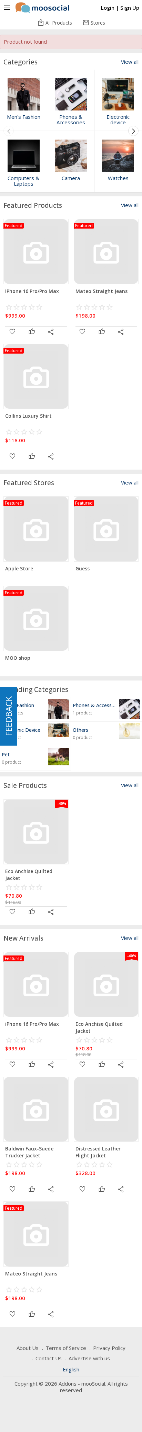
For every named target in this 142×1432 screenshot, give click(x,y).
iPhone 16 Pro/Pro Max (32, 291)
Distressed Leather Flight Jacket (98, 1152)
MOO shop (17, 658)
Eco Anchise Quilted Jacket (28, 874)
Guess (82, 568)
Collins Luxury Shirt (28, 415)
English (71, 1369)
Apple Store (19, 568)
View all (130, 62)
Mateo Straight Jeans (101, 291)
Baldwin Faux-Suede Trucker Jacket (29, 1152)
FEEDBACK (8, 716)
